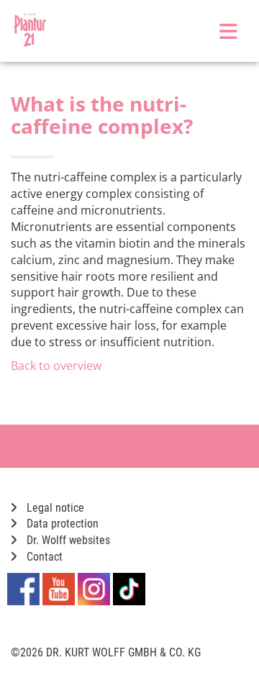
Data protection (61, 523)
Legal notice (54, 508)
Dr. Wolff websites (67, 540)
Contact (43, 557)
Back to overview (56, 366)
